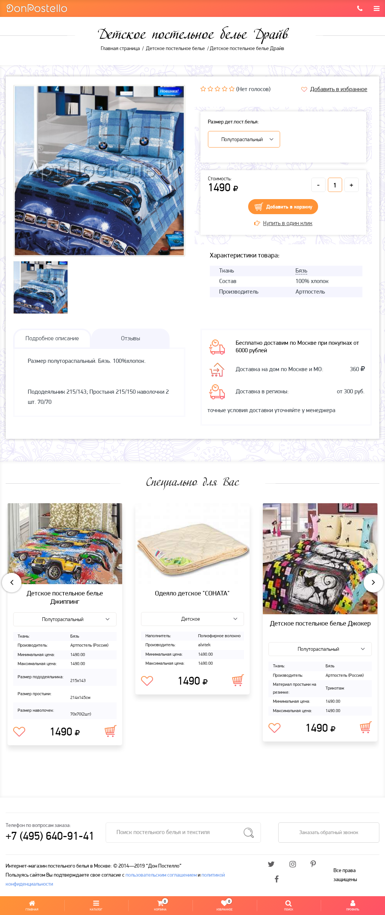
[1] (203, 89)
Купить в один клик (287, 224)
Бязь (301, 271)
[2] (210, 89)
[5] (232, 89)
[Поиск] (248, 832)
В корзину (111, 731)
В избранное (19, 732)
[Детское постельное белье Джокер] (320, 558)
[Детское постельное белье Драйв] (99, 171)
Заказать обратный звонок (328, 833)
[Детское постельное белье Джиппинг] (65, 543)
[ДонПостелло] (36, 7)
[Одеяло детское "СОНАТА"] (192, 543)
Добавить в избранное (338, 90)
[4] (224, 89)
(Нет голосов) (253, 90)
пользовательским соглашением (161, 875)
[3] (217, 89)
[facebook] (276, 880)
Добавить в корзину (289, 207)
